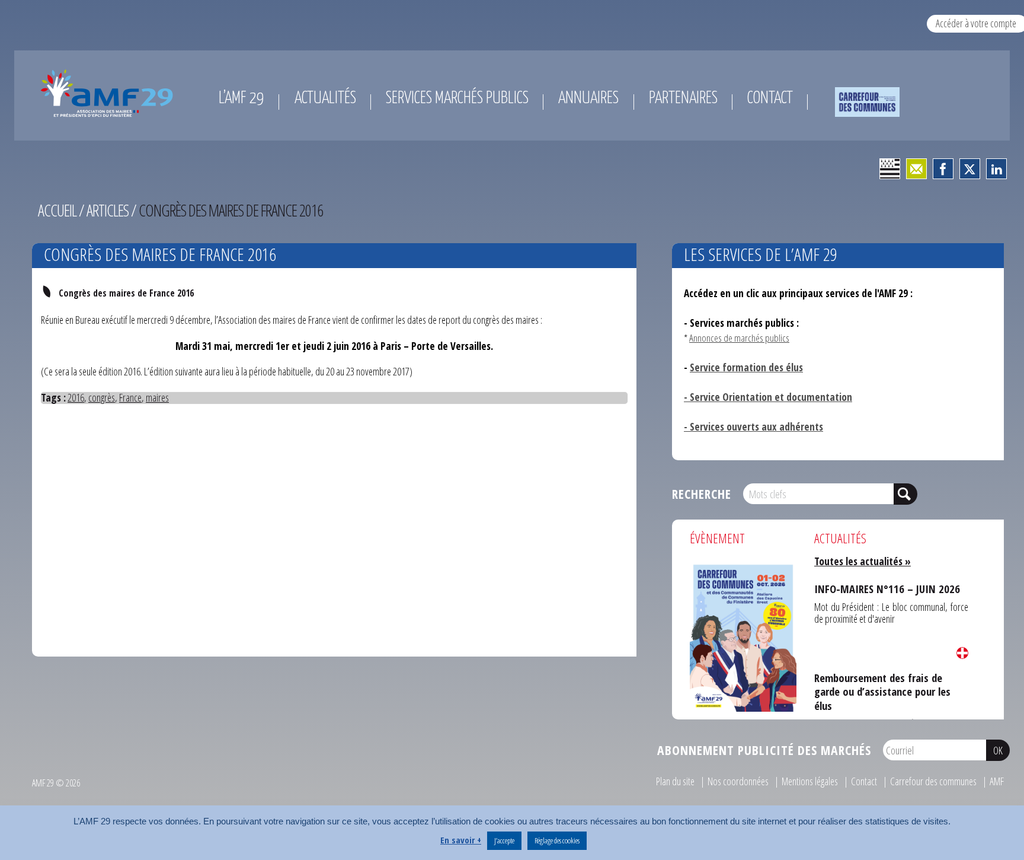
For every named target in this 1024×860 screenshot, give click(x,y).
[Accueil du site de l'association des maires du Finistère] (109, 93)
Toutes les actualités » (862, 561)
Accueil (57, 210)
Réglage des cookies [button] (557, 840)
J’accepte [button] (504, 840)
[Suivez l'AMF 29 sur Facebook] (943, 169)
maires (157, 397)
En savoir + (460, 840)
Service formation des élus (746, 367)
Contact (864, 781)
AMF (997, 781)
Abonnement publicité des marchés (764, 750)
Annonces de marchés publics (739, 338)
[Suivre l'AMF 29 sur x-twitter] (970, 169)
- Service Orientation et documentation (768, 397)
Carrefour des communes (933, 781)
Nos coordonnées (738, 781)
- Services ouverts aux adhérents (753, 427)
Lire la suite (962, 653)
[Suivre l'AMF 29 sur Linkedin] (996, 169)
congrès (101, 397)
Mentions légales (810, 781)
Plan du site (675, 781)
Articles (108, 210)
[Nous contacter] (916, 169)
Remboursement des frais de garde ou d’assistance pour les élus (889, 679)
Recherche (701, 493)
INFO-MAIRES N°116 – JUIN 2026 (873, 586)
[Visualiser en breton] (890, 169)
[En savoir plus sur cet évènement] (743, 636)
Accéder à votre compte (976, 23)
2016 (76, 397)
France (130, 397)
